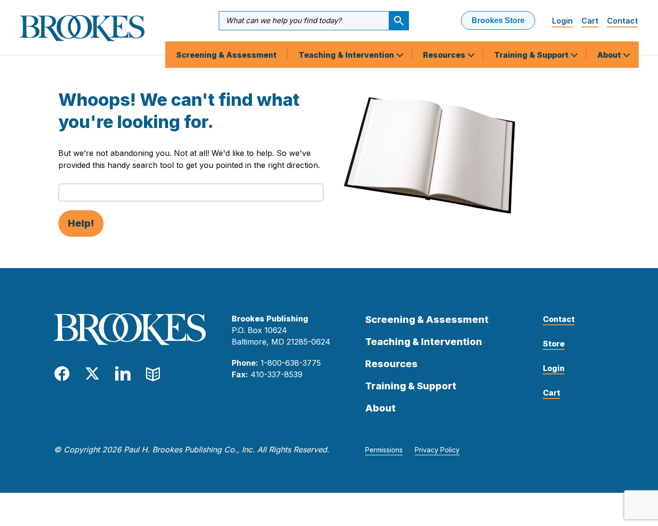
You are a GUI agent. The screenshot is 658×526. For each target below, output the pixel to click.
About (610, 55)
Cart (589, 21)
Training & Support (532, 55)
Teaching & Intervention (347, 55)
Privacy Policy (437, 450)
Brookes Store (498, 20)
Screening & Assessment (226, 55)
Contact (622, 21)
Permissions (384, 450)
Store (554, 343)
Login (562, 21)
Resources (445, 55)
